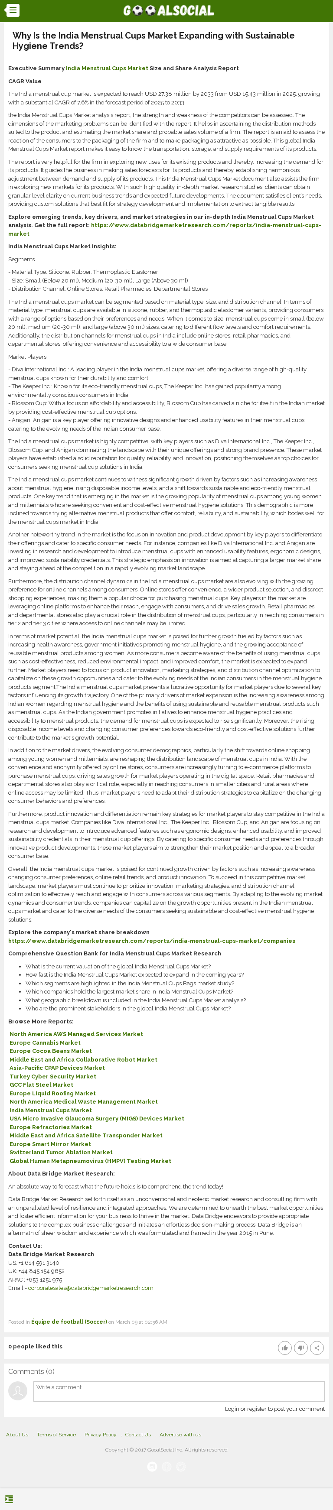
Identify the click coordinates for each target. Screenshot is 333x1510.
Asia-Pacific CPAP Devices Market (57, 1068)
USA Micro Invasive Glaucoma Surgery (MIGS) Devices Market (97, 1118)
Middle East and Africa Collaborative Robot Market (83, 1059)
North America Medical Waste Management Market (84, 1101)
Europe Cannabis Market (45, 1042)
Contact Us (138, 1435)
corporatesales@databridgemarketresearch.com (90, 1288)
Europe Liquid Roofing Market (53, 1093)
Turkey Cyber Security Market (53, 1076)
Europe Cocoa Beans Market (51, 1051)
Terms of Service (56, 1435)
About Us (17, 1435)
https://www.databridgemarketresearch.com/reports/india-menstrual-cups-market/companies (151, 941)
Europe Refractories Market (51, 1127)
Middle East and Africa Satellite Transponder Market (86, 1135)
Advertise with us (180, 1435)
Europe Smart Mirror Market (50, 1144)
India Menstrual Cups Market (107, 68)
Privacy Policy (101, 1435)
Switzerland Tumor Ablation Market (61, 1152)
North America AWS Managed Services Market (76, 1034)
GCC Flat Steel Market (41, 1084)
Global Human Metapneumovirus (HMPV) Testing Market (90, 1161)
